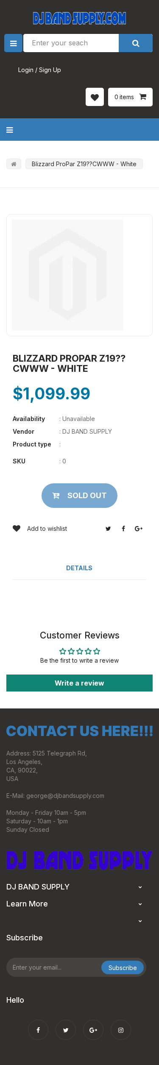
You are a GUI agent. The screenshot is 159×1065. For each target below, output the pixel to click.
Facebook (123, 528)
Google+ (138, 528)
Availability (29, 418)
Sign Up (50, 69)
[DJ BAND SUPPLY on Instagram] (121, 1024)
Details (79, 568)
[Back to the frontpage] (14, 163)
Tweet (108, 528)
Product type (32, 444)
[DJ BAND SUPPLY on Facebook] (38, 1024)
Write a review (79, 683)
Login (25, 69)
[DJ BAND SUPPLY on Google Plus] (93, 1024)
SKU (19, 461)
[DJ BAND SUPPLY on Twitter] (65, 1024)
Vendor (23, 431)
